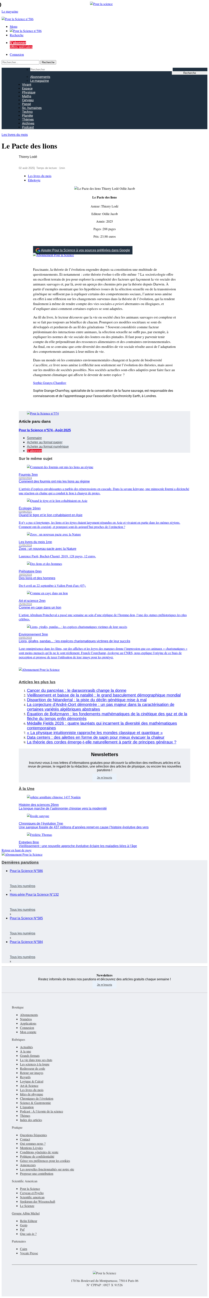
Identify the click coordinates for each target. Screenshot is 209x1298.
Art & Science (29, 1085)
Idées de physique (31, 1094)
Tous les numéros (22, 886)
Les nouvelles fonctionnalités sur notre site (47, 1169)
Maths (26, 96)
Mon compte (28, 1032)
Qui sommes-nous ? (33, 1143)
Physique (28, 92)
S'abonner (34, 451)
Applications (28, 1023)
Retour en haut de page (16, 850)
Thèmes (28, 119)
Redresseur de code (32, 1068)
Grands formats (30, 1055)
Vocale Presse (29, 1253)
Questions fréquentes (33, 1135)
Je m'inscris (104, 984)
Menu (13, 26)
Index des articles (31, 1120)
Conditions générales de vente (39, 1152)
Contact (25, 1139)
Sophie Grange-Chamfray (49, 383)
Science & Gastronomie (35, 1103)
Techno (27, 112)
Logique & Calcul (31, 1081)
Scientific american (32, 1197)
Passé (26, 104)
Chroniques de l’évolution (36, 1098)
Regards (25, 1077)
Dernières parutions (20, 862)
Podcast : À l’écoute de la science (41, 1111)
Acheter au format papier (44, 442)
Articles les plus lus (37, 682)
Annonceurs (28, 1165)
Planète (27, 116)
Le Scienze (27, 1206)
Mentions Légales (31, 1148)
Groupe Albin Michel (26, 1213)
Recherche (16, 35)
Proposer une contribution (36, 1173)
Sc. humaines (32, 108)
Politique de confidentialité (37, 1156)
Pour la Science (30, 1188)
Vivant (26, 85)
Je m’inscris (104, 777)
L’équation (27, 1107)
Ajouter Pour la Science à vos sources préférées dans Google (85, 250)
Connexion (17, 54)
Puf (22, 1229)
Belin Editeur (28, 1221)
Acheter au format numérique (48, 446)
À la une (25, 1051)
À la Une (26, 789)
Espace (27, 88)
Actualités (26, 1047)
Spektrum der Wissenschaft (37, 1201)
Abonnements (40, 77)
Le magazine (39, 81)
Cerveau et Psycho (32, 1193)
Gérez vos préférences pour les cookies (45, 1160)
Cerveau (28, 100)
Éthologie (34, 180)
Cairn (23, 1249)
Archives (28, 123)
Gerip (23, 1225)
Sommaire (34, 438)
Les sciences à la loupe (34, 1064)
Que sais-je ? (28, 1233)
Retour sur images (31, 1073)
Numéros (26, 1019)
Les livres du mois (15, 134)
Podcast (28, 127)
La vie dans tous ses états (36, 1060)
